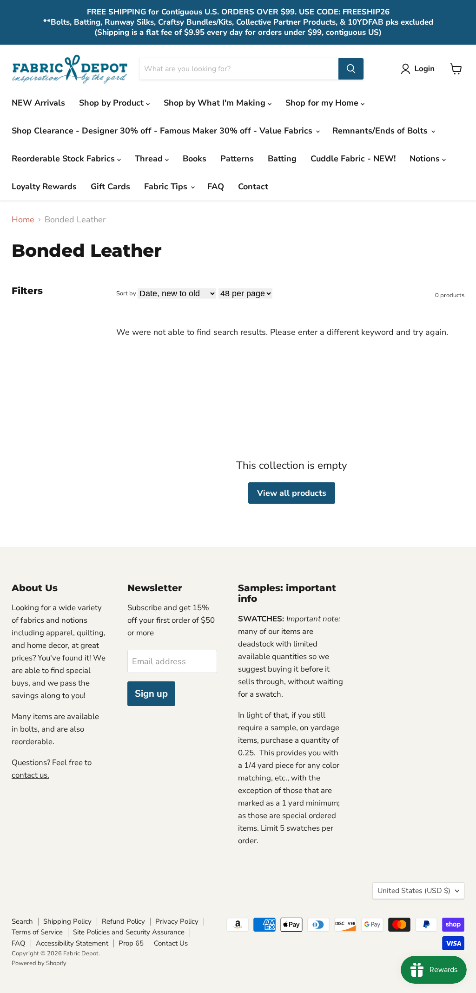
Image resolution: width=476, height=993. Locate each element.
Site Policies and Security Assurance (129, 932)
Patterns (237, 158)
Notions (426, 158)
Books (194, 158)
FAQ (215, 186)
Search (22, 921)
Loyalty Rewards (44, 186)
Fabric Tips (167, 186)
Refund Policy (123, 921)
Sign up (151, 693)
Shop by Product (112, 102)
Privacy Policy (176, 921)
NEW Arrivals (38, 102)
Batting (282, 158)
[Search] (351, 69)
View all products (291, 493)
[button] (420, 68)
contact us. (30, 775)
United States (413, 891)
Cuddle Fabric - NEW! (353, 158)
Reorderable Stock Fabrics (64, 158)
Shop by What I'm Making (216, 102)
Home (23, 220)
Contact (253, 186)
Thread (150, 158)
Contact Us (171, 943)
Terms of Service (37, 932)
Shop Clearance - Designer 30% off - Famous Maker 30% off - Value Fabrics (163, 130)
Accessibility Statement (72, 943)
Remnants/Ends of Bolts (381, 130)
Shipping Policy (67, 921)
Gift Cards (110, 186)
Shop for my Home (323, 102)
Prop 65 (131, 943)
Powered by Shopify (39, 963)
